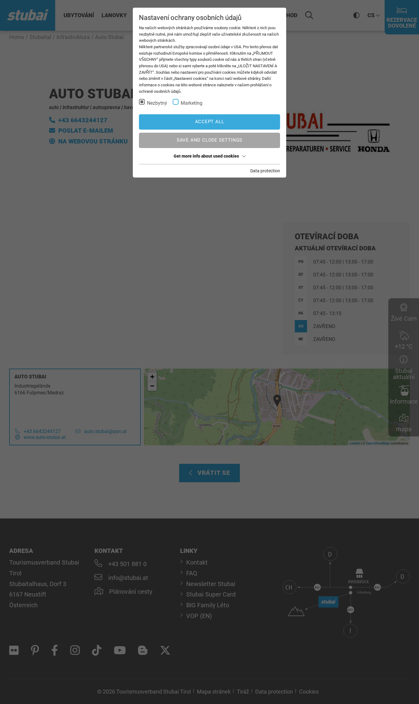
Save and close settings (209, 140)
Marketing (191, 103)
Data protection (265, 170)
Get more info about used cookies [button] (206, 156)
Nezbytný (157, 103)
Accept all (209, 121)
